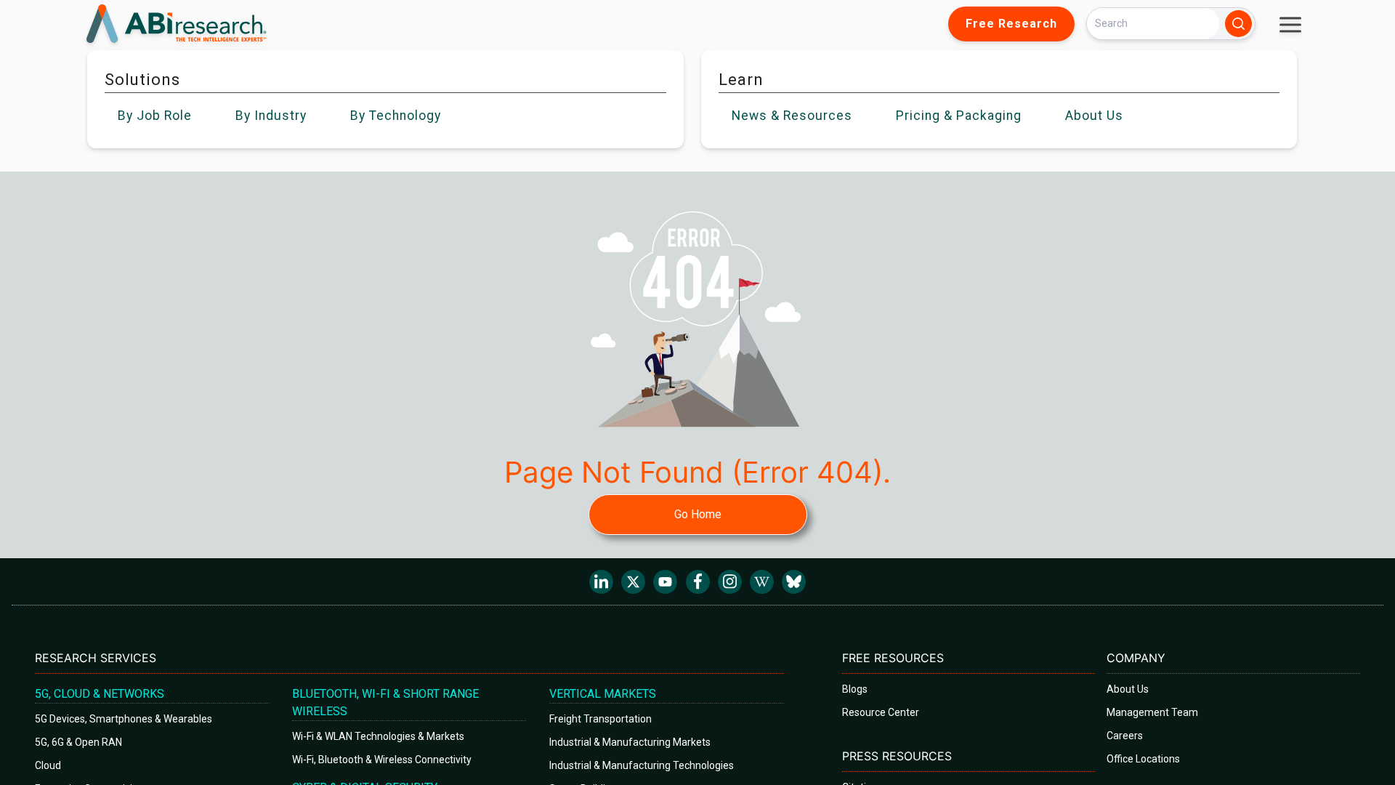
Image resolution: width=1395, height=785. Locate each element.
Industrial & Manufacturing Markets (630, 742)
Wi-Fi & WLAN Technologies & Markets (378, 736)
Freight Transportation (600, 719)
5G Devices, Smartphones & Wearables (123, 719)
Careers (1125, 735)
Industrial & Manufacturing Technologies (641, 765)
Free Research (1011, 24)
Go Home (697, 514)
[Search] (1238, 23)
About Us (1128, 689)
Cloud (48, 765)
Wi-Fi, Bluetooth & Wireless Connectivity (382, 759)
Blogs (855, 689)
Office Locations (1143, 759)
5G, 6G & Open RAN (78, 742)
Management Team (1152, 712)
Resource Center (880, 712)
